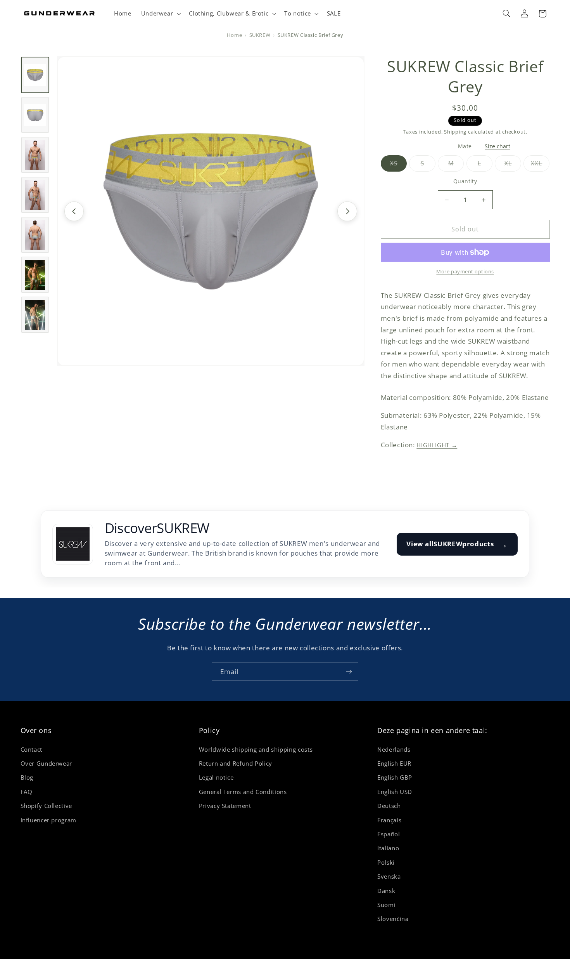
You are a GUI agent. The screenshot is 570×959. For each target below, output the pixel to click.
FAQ (27, 792)
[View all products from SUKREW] (72, 544)
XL (512, 166)
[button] (160, 13)
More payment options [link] (465, 271)
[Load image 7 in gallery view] (35, 315)
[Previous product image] (74, 211)
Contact (31, 749)
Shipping (455, 132)
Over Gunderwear (46, 763)
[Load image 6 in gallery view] (35, 275)
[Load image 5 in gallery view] (35, 235)
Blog (27, 777)
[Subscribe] (349, 671)
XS (398, 166)
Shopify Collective (46, 806)
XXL (540, 166)
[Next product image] (347, 211)
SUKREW (260, 35)
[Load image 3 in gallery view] (35, 155)
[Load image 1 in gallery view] (35, 75)
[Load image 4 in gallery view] (35, 195)
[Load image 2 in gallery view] (35, 115)
